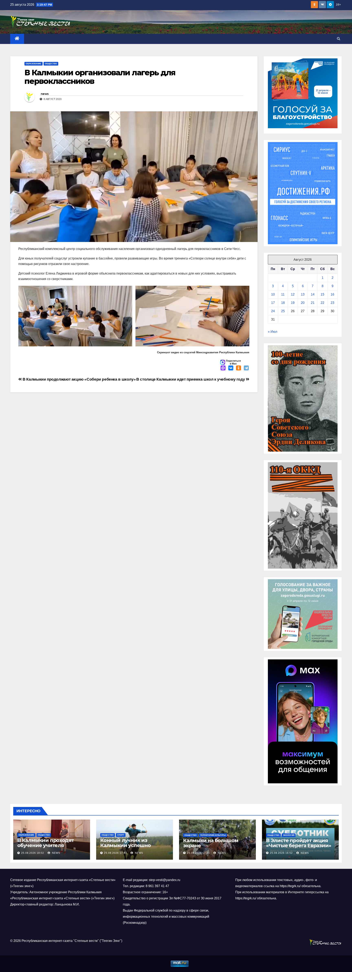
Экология (288, 835)
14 (313, 294)
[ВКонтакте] (231, 368)
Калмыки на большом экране (210, 842)
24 (273, 311)
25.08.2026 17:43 (115, 853)
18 (283, 302)
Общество (51, 63)
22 (322, 302)
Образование (33, 63)
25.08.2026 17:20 (198, 853)
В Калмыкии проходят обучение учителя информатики (45, 845)
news (44, 94)
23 (332, 302)
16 (332, 294)
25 (283, 311)
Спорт (120, 835)
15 (322, 294)
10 (273, 294)
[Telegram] (246, 368)
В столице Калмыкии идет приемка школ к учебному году (191, 379)
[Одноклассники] (238, 368)
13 (303, 294)
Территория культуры (213, 835)
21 (313, 302)
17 (273, 302)
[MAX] (223, 368)
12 (293, 294)
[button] (338, 38)
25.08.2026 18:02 (32, 853)
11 (283, 294)
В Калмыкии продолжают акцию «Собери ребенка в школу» (79, 379)
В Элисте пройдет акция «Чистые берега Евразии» (298, 842)
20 (303, 302)
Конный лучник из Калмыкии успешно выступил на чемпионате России (132, 847)
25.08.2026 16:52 (281, 853)
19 (293, 302)
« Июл (272, 331)
